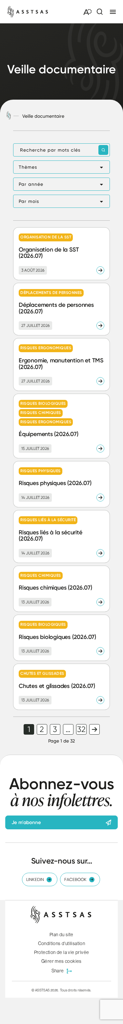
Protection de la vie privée (61, 952)
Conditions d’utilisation (61, 943)
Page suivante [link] (94, 729)
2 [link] (42, 729)
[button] (61, 167)
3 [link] (55, 729)
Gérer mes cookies (61, 961)
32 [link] (81, 729)
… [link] (68, 729)
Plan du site (61, 934)
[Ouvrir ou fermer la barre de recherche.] (99, 12)
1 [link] (29, 729)
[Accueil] (9, 116)
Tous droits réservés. (76, 990)
